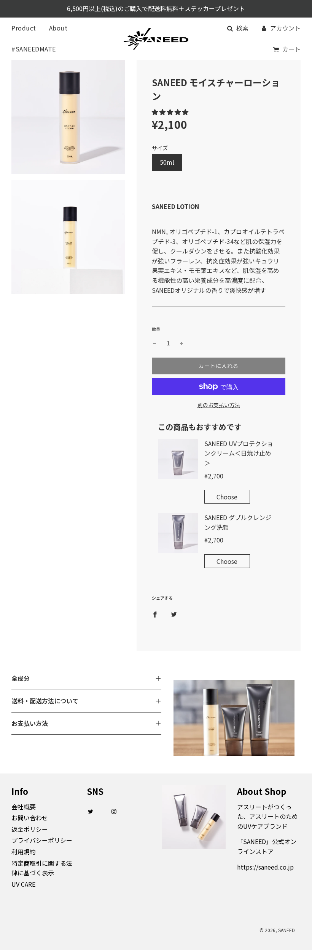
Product (23, 27)
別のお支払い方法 (218, 405)
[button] (170, 111)
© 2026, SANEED (277, 930)
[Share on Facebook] (155, 613)
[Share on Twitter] (174, 613)
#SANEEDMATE (33, 48)
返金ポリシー (29, 829)
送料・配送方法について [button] (44, 700)
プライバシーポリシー (41, 840)
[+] (181, 343)
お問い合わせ (29, 817)
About (58, 27)
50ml (167, 162)
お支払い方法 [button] (29, 723)
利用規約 (23, 851)
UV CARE (23, 884)
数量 (156, 329)
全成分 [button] (20, 678)
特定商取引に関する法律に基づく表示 (41, 868)
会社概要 (23, 806)
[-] (154, 343)
